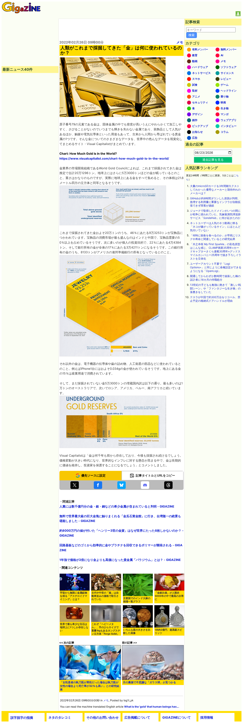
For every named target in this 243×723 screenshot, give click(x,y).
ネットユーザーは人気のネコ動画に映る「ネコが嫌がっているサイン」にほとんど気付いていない (215, 226)
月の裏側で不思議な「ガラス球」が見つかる (149, 682)
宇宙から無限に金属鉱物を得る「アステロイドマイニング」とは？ (73, 596)
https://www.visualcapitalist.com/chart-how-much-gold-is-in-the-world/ (114, 158)
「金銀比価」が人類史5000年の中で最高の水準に (169, 596)
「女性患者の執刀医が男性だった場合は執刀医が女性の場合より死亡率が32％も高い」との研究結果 (89, 686)
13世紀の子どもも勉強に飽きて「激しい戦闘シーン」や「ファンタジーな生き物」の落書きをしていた (215, 288)
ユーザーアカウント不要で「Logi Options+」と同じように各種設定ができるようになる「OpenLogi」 (215, 267)
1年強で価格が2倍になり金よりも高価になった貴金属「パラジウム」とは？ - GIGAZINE (120, 560)
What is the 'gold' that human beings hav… (151, 706)
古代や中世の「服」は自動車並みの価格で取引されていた (105, 596)
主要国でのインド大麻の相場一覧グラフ (136, 600)
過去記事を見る (213, 160)
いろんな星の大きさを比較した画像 (136, 631)
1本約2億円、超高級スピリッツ (168, 631)
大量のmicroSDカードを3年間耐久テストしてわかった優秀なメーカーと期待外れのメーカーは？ (215, 189)
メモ (179, 42)
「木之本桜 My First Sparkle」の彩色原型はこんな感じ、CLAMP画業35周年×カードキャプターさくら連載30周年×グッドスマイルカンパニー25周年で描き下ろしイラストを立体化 (215, 251)
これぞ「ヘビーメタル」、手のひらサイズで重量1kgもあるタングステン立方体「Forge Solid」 (106, 629)
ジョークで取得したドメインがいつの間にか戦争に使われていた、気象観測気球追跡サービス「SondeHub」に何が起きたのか (215, 214)
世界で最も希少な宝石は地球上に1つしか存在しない (74, 627)
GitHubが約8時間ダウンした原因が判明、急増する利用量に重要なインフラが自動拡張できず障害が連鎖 (215, 202)
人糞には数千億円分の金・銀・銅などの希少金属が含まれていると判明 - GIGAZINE (116, 506)
